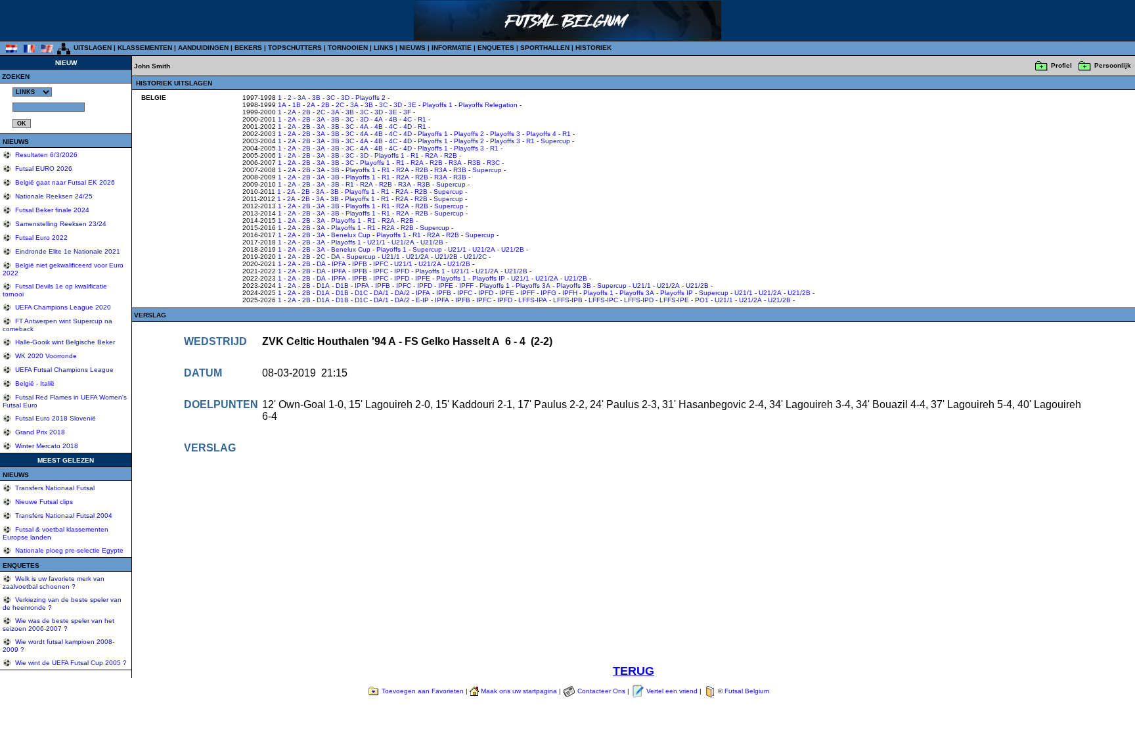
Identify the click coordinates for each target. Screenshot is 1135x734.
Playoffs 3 (505, 133)
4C (407, 119)
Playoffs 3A (533, 285)
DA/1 (381, 292)
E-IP (422, 300)
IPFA (339, 263)
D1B (342, 285)
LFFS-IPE (674, 300)
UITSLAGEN (93, 47)
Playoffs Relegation (488, 104)
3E (412, 104)
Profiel (1061, 65)
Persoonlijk (1112, 65)
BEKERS (248, 47)
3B (316, 97)
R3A (455, 162)
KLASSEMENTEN (145, 47)
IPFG (548, 292)
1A (282, 104)
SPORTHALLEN (544, 47)
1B (296, 104)
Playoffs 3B (573, 285)
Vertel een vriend (672, 691)
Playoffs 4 (541, 133)
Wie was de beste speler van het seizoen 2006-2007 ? (58, 624)
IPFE (422, 278)
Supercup (555, 141)
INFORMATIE (452, 47)
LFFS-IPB (568, 300)
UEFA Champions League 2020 (62, 307)
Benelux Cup (350, 235)
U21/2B (431, 242)
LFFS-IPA (532, 300)
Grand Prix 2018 (39, 432)
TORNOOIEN (348, 47)
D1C (361, 292)
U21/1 (376, 242)
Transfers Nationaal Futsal (54, 488)
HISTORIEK (593, 47)
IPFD (401, 271)
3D (345, 97)
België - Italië (34, 383)
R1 (422, 119)
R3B (474, 162)
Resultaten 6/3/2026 (45, 154)
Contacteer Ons (601, 691)
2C (340, 104)
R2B (450, 155)
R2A (431, 155)
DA (335, 256)
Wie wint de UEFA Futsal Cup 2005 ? (70, 662)
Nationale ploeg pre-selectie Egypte (68, 550)
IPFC (380, 263)
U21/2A (402, 242)
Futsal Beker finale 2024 (51, 210)
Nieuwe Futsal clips (43, 501)
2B (325, 104)
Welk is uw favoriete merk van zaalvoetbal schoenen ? (53, 582)
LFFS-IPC (603, 300)
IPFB (359, 263)
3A (302, 97)
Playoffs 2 (370, 97)
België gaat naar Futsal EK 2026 (64, 182)
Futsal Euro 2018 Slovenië (54, 418)
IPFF (466, 285)
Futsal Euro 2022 (40, 237)
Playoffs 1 (437, 104)
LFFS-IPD (639, 300)
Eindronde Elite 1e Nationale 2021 (66, 251)
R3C (493, 162)
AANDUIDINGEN (203, 47)
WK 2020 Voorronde (45, 355)
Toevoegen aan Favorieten (423, 691)
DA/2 (402, 292)
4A (378, 119)
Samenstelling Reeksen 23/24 (59, 223)
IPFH (569, 292)
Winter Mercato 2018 (45, 445)
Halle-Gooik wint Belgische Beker (64, 342)
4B (393, 119)
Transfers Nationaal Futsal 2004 (62, 515)
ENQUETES (496, 47)
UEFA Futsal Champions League (63, 369)
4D (407, 126)
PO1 (702, 300)
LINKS (383, 47)
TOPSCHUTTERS (295, 47)
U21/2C (475, 256)
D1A (323, 285)
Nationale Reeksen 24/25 (53, 196)
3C (330, 97)
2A (311, 104)
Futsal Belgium (746, 691)
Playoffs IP (488, 278)
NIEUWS (412, 47)
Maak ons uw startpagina (519, 691)
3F (407, 112)
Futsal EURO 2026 (42, 168)
